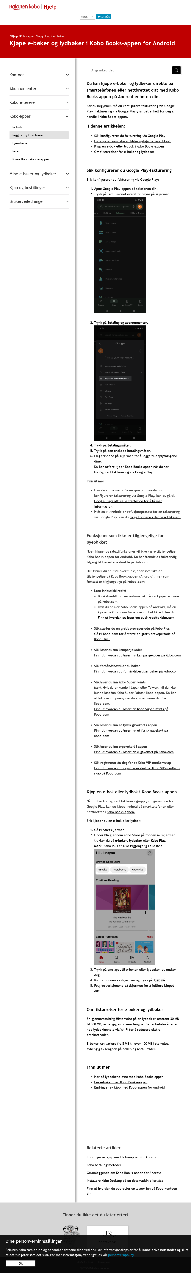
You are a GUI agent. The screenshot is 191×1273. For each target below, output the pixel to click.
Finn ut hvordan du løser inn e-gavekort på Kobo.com (134, 752)
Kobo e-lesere (22, 102)
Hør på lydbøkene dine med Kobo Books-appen (129, 1077)
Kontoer (17, 74)
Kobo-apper (27, 36)
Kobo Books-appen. (121, 812)
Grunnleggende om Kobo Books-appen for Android (124, 1173)
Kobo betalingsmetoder (104, 1165)
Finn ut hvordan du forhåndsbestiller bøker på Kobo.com (136, 671)
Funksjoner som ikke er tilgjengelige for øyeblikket (132, 141)
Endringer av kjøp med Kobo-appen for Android (129, 1087)
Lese (15, 151)
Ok (21, 1263)
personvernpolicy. (121, 1255)
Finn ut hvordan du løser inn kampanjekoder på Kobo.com (137, 655)
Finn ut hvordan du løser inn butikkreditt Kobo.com (136, 617)
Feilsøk (17, 127)
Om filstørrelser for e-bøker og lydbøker (124, 152)
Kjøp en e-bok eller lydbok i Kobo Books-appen (129, 146)
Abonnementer (23, 88)
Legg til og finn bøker (50, 36)
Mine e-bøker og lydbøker (33, 173)
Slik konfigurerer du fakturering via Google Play (129, 136)
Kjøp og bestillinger (27, 187)
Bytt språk (104, 16)
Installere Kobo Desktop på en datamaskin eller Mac (125, 1180)
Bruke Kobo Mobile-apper (30, 159)
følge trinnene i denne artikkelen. (155, 517)
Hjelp (14, 36)
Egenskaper (20, 143)
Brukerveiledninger (27, 201)
